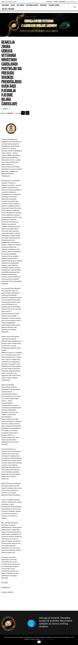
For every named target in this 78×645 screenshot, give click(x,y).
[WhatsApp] (27, 113)
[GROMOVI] (1, 113)
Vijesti (5, 109)
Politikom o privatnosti (46, 639)
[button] (75, 7)
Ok (39, 642)
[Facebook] (23, 113)
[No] (76, 640)
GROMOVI (10, 113)
